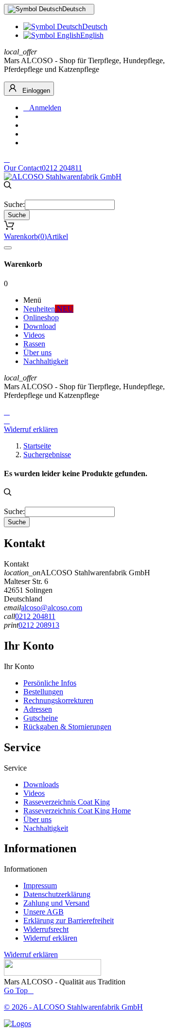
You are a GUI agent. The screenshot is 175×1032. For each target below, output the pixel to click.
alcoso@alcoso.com (51, 607)
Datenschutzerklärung (56, 894)
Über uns (37, 819)
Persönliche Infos (49, 683)
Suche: (14, 204)
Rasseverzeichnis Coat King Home (77, 811)
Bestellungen (43, 692)
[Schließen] (8, 247)
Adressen (37, 709)
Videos (34, 793)
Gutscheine (40, 718)
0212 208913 (38, 625)
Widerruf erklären (31, 429)
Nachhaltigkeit (45, 828)
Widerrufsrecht (46, 929)
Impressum (40, 885)
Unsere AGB (43, 912)
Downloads (41, 784)
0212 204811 (35, 616)
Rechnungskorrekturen (58, 700)
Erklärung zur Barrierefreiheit (68, 920)
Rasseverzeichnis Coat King (66, 802)
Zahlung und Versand (56, 903)
